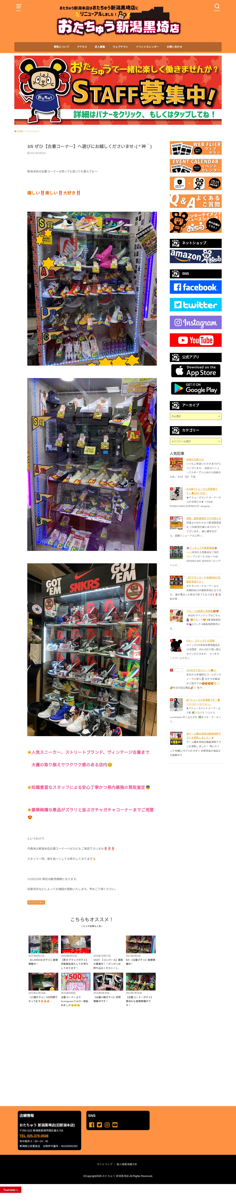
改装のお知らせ (195, 459)
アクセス (82, 46)
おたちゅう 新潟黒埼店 (115, 1176)
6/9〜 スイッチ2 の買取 (200, 640)
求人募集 (100, 46)
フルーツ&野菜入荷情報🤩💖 (202, 611)
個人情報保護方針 (127, 1164)
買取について (61, 46)
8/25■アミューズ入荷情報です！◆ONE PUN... (202, 491)
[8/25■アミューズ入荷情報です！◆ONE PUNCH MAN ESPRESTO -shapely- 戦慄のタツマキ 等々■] (177, 493)
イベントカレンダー (147, 46)
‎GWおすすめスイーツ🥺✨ (201, 670)
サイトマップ (104, 1164)
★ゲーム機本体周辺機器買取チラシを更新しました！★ (203, 735)
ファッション (37, 902)
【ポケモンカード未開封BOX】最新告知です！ (203, 579)
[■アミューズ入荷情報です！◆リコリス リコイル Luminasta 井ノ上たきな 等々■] (177, 704)
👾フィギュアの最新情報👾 (201, 548)
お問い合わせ (174, 46)
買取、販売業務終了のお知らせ (203, 518)
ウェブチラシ (120, 46)
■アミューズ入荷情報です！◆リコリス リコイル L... (203, 702)
